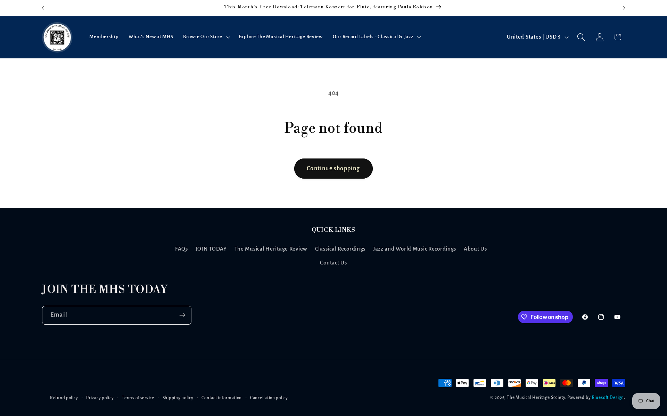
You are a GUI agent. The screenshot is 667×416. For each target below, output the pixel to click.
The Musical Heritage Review (270, 249)
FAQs (181, 249)
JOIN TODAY (211, 249)
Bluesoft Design (608, 397)
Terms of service (138, 397)
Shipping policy (178, 397)
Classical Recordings (340, 249)
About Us (475, 249)
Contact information (221, 397)
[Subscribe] (182, 315)
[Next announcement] (624, 8)
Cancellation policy (269, 397)
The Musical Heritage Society (536, 397)
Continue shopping (333, 168)
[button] (205, 37)
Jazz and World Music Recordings (414, 249)
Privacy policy (100, 397)
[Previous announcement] (43, 8)
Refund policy (64, 397)
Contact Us (333, 263)
